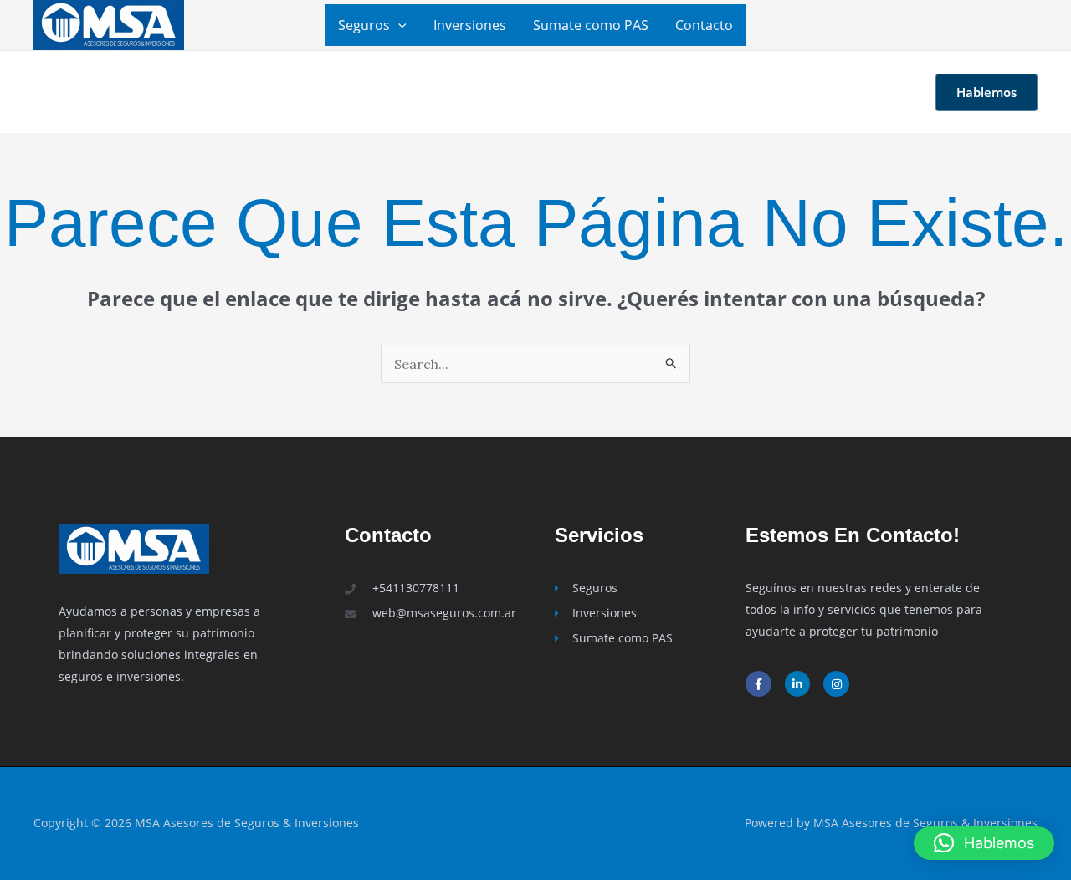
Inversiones (469, 25)
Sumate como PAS (590, 25)
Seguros (364, 25)
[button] (398, 25)
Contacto (704, 25)
